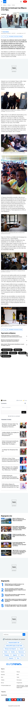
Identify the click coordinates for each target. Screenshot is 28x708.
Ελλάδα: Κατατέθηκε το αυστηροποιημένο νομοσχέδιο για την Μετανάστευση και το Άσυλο (11, 336)
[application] (14, 20)
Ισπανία (21, 648)
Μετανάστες (18, 349)
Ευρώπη (2, 671)
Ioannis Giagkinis (6, 31)
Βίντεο (2, 682)
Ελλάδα (13, 651)
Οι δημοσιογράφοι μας (6, 685)
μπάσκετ (5, 353)
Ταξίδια (2, 679)
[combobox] (14, 634)
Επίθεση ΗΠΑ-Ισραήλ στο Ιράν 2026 (14, 645)
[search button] (24, 634)
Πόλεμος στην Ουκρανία (10, 648)
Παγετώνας (21, 651)
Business (3, 674)
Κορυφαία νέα (6, 516)
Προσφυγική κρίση (7, 349)
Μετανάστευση (6, 356)
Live (25, 1)
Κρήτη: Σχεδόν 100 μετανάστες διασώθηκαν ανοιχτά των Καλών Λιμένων (12, 345)
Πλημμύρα (6, 655)
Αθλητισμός (22, 353)
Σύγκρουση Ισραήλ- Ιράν (14, 642)
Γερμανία (15, 655)
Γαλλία (5, 651)
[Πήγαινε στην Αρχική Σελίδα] (4, 1)
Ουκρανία (11, 658)
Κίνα (18, 658)
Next (2, 677)
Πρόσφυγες (13, 353)
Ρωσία (22, 655)
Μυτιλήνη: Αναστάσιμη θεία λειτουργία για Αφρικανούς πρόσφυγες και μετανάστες (10, 340)
